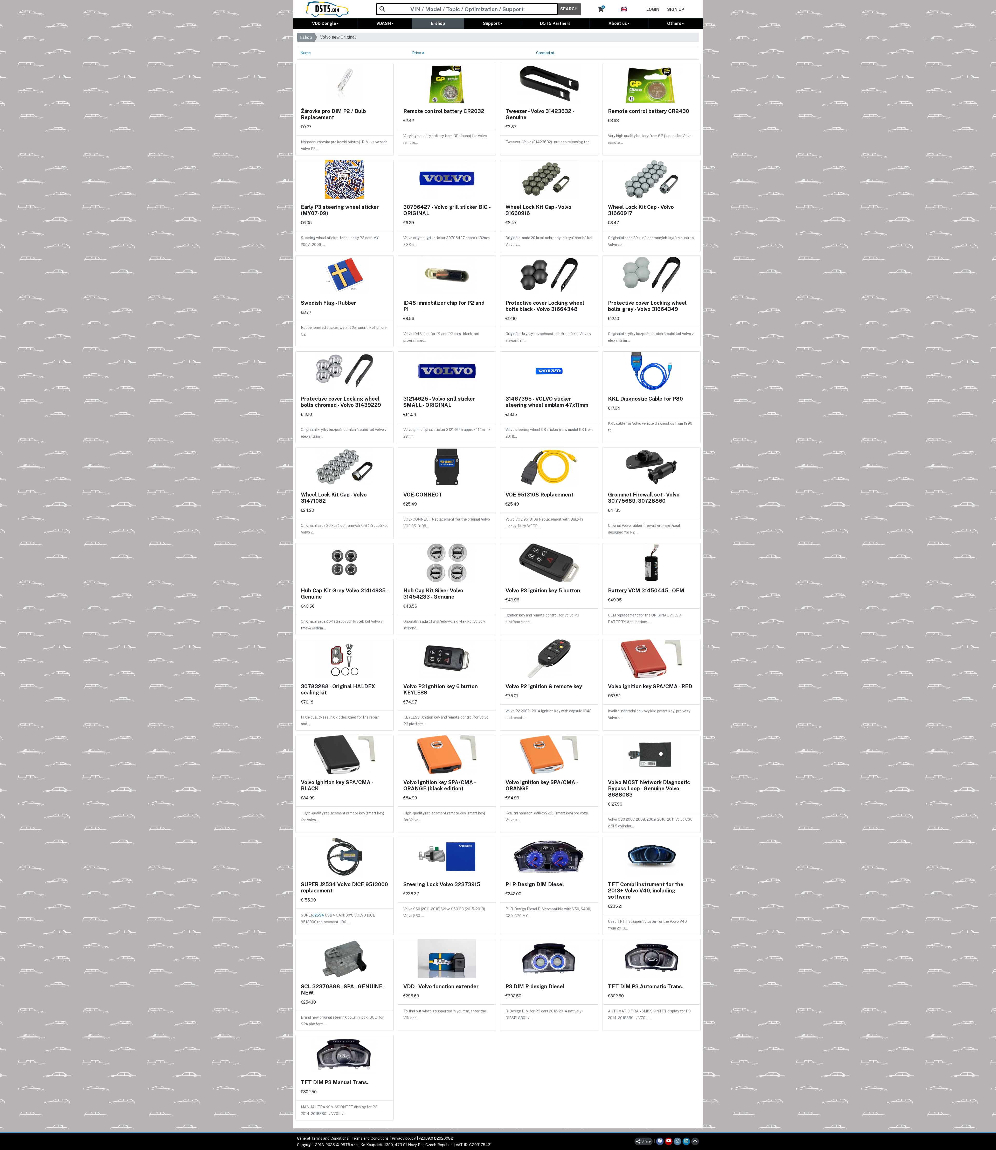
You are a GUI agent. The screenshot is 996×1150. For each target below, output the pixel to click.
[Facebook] (660, 1141)
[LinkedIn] (686, 1141)
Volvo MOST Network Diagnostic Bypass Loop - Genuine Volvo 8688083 (649, 788)
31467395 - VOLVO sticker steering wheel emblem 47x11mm (547, 402)
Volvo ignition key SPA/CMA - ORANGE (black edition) (439, 785)
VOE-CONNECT (422, 495)
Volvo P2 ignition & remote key (544, 686)
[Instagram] (677, 1141)
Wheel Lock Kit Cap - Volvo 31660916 (538, 210)
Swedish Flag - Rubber (328, 303)
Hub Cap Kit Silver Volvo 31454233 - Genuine (433, 593)
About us (617, 23)
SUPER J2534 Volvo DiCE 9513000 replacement (344, 887)
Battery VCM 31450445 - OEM (646, 590)
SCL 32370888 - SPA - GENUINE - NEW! (343, 989)
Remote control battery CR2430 (648, 111)
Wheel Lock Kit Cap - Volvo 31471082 (334, 498)
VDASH (383, 23)
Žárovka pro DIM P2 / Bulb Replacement (333, 114)
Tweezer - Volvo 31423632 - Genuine (540, 114)
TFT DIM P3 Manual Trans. (334, 1082)
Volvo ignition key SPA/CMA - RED (650, 686)
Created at (545, 53)
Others (674, 23)
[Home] (327, 9)
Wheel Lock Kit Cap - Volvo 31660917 (641, 210)
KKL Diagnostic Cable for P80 (645, 399)
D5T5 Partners (555, 23)
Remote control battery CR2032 (443, 111)
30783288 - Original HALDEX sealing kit (338, 689)
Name (305, 53)
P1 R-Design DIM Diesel (535, 884)
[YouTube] (669, 1141)
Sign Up (675, 9)
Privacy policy (404, 1138)
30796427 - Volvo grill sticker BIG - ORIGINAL (446, 210)
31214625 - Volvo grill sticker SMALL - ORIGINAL (439, 402)
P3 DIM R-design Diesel (535, 986)
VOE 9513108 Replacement (539, 495)
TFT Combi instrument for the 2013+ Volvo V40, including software (645, 890)
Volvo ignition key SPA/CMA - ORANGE (542, 785)
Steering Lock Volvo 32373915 (441, 884)
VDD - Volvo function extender (441, 986)
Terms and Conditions (370, 1138)
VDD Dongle (324, 23)
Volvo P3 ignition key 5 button (543, 590)
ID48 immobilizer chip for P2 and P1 (444, 306)
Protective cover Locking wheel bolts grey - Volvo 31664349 (647, 306)
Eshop (306, 37)
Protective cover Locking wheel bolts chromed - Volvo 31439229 (341, 402)
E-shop (438, 23)
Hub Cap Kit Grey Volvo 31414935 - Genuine (344, 593)
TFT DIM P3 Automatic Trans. (645, 986)
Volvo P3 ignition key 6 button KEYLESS (440, 689)
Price (417, 53)
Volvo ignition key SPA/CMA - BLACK (337, 785)
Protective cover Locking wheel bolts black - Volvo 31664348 (545, 306)
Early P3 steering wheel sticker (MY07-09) (340, 210)
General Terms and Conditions (322, 1138)
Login (652, 9)
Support (491, 23)
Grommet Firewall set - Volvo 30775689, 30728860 (644, 498)
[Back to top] (695, 1141)
